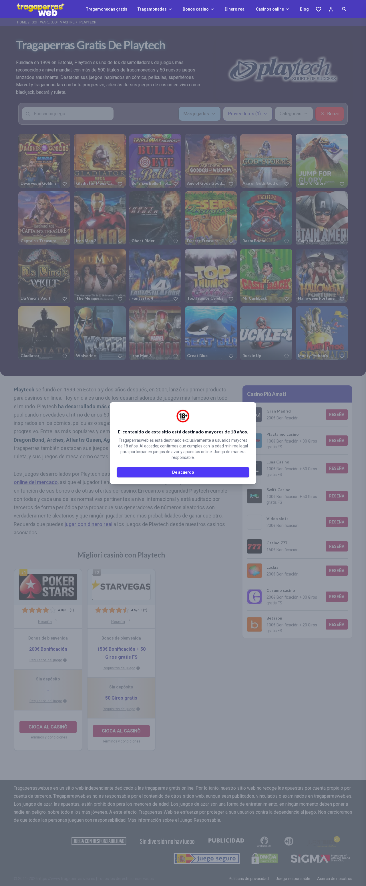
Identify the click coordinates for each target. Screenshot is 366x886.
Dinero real (235, 9)
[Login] (331, 9)
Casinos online (270, 9)
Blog (304, 9)
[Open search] (344, 9)
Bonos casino (196, 9)
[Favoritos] (318, 9)
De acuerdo (183, 472)
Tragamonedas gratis (106, 9)
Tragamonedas (152, 9)
